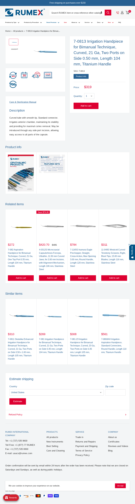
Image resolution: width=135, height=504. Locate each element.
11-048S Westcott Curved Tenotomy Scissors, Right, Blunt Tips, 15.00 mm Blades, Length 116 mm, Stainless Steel (113, 256)
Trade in (79, 437)
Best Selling (52, 446)
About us (112, 437)
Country (13, 386)
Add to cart (86, 106)
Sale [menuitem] (65, 22)
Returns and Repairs (85, 441)
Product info (81, 76)
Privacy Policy (82, 455)
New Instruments (54, 441)
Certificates (113, 441)
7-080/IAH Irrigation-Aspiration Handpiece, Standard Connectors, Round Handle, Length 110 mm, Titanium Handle (113, 345)
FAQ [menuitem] (119, 22)
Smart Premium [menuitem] (51, 22)
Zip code (109, 386)
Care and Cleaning (55, 450)
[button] (101, 12)
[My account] (122, 12)
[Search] (108, 12)
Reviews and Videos (118, 446)
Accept (120, 486)
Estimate (17, 401)
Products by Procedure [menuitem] (31, 22)
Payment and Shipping (86, 446)
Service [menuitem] (87, 22)
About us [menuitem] (74, 22)
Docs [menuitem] (98, 22)
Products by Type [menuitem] (10, 22)
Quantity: (78, 96)
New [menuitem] (109, 22)
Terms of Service (83, 450)
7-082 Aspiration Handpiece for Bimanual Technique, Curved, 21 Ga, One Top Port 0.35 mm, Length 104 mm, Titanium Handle (20, 258)
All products (52, 437)
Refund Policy (15, 414)
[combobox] (77, 13)
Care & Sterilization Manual (22, 102)
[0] (127, 12)
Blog (110, 450)
